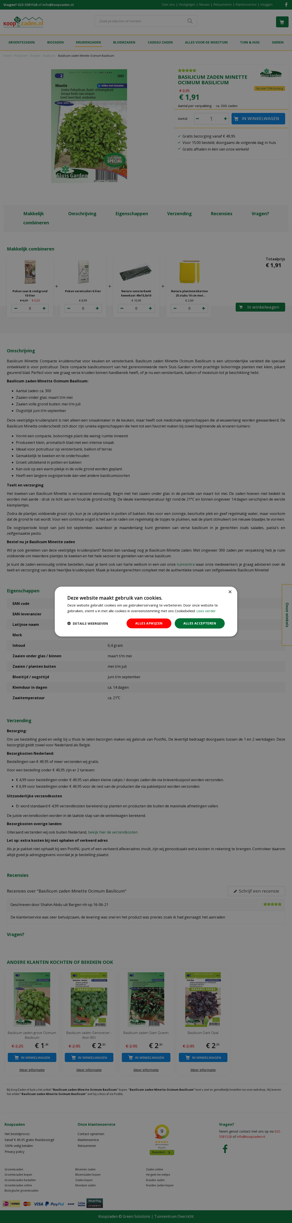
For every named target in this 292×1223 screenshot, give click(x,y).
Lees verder (206, 611)
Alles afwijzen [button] (149, 623)
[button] (87, 623)
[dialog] (146, 612)
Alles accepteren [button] (199, 623)
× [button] (230, 592)
